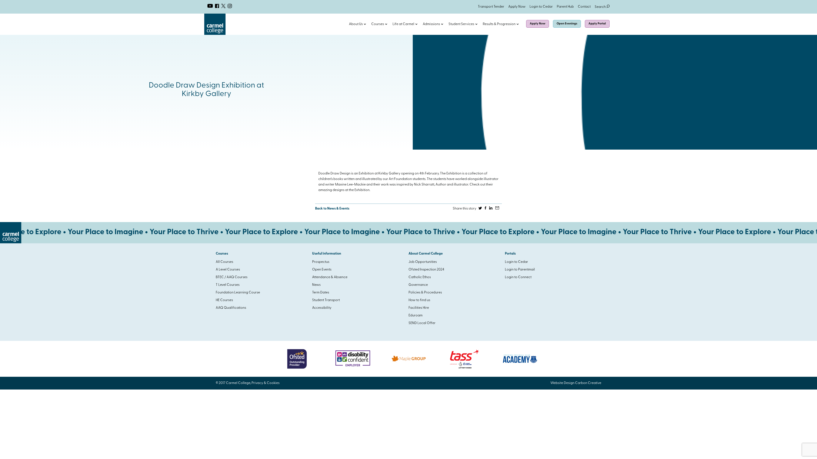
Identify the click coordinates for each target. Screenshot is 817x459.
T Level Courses (228, 285)
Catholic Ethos (419, 277)
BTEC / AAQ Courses (231, 277)
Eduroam (415, 315)
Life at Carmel (403, 24)
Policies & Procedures (425, 292)
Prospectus (320, 262)
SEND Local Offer (422, 323)
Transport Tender (491, 6)
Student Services (461, 24)
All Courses (224, 262)
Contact (584, 6)
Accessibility (321, 308)
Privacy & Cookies (265, 383)
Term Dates (320, 292)
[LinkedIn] (491, 208)
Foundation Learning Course (238, 292)
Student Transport (326, 300)
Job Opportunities (422, 262)
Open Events (321, 269)
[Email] (497, 208)
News (316, 285)
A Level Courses (228, 269)
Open (365, 24)
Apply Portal (597, 23)
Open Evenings (567, 23)
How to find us (419, 300)
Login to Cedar (541, 6)
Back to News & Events (332, 208)
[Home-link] (215, 34)
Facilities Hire (418, 308)
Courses (377, 24)
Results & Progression (499, 24)
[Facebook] (486, 208)
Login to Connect (518, 277)
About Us (356, 24)
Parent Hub (565, 6)
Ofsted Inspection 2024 (426, 269)
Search (602, 7)
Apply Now (517, 6)
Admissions (431, 24)
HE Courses (224, 300)
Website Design (562, 383)
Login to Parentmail (520, 269)
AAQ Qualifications (231, 308)
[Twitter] (480, 208)
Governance (418, 285)
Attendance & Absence (329, 277)
